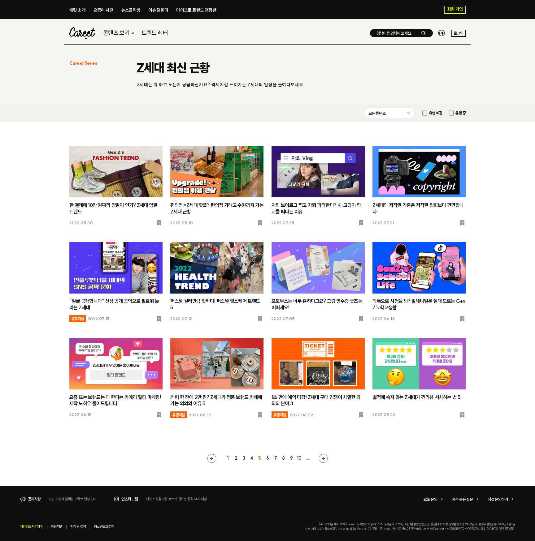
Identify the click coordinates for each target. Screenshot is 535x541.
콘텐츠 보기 (116, 33)
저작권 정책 (78, 526)
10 (299, 458)
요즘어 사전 (103, 10)
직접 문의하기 (498, 499)
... (307, 458)
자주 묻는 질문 (462, 499)
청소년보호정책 (104, 526)
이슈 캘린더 (158, 10)
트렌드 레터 (154, 33)
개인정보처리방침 (31, 526)
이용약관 (57, 526)
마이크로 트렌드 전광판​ (196, 10)
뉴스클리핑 (131, 10)
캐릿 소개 (77, 10)
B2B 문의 (430, 499)
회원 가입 (455, 9)
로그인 (458, 33)
